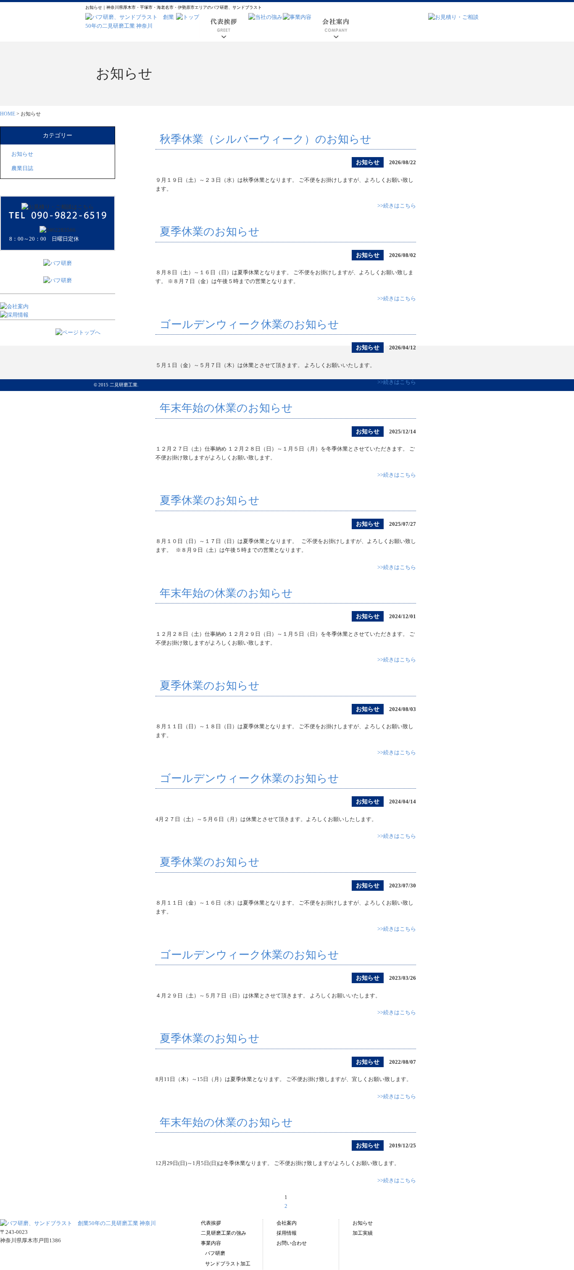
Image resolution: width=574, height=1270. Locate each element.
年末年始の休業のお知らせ (226, 408)
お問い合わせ (291, 1243)
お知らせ (22, 154)
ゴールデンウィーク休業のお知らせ (249, 324)
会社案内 (286, 1223)
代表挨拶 (211, 1223)
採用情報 (286, 1233)
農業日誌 (22, 168)
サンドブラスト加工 (227, 1264)
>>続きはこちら (396, 205)
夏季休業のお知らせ (210, 232)
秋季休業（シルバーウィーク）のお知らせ (265, 139)
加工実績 (363, 1233)
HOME (7, 114)
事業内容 (211, 1243)
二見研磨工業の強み (223, 1233)
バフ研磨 (215, 1253)
